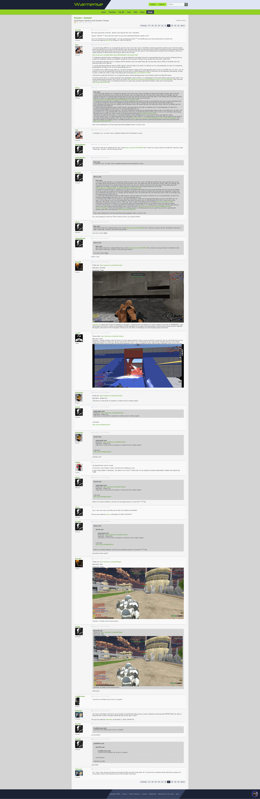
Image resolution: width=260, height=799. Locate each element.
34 (172, 25)
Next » (183, 25)
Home (104, 12)
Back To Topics (182, 20)
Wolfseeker (78, 711)
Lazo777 (77, 333)
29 (155, 25)
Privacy (124, 794)
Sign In (153, 4)
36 (178, 25)
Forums (78, 18)
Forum (150, 12)
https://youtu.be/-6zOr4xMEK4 (134, 147)
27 (149, 25)
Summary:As (96, 324)
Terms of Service (134, 794)
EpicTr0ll (78, 30)
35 (175, 25)
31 (162, 25)
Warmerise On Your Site (166, 794)
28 (152, 25)
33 (168, 25)
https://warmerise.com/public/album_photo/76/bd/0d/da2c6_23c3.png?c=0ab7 (115, 55)
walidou (77, 626)
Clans (129, 12)
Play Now (112, 12)
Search (171, 4)
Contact (144, 794)
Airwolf (77, 407)
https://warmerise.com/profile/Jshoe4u (111, 265)
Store (177, 794)
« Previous (143, 25)
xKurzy (77, 88)
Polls (135, 12)
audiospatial (79, 392)
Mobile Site (152, 794)
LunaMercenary (80, 696)
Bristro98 (78, 262)
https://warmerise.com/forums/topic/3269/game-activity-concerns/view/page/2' (150, 79)
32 (165, 25)
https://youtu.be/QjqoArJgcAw (101, 424)
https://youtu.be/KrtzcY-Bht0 (142, 73)
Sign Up (161, 4)
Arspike (77, 462)
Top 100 (121, 12)
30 (159, 25)
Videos (142, 12)
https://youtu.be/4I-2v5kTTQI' (101, 82)
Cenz (76, 44)
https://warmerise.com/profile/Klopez (110, 562)
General (88, 18)
